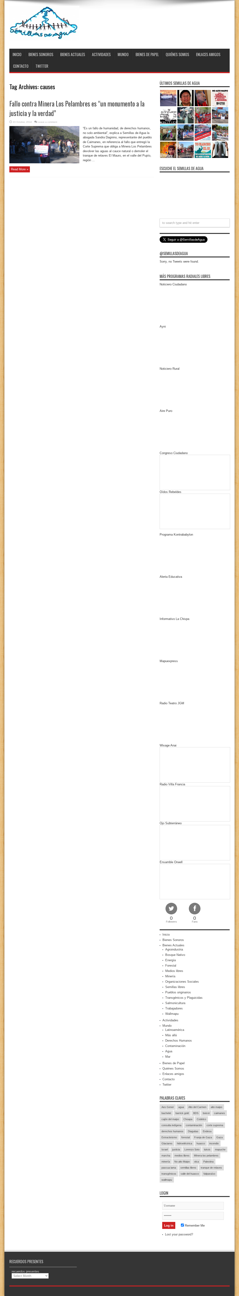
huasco (201, 1143)
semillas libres (188, 1167)
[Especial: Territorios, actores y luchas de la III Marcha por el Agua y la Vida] (185, 150)
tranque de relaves (211, 1167)
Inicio (17, 54)
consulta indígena (171, 1125)
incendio (214, 1143)
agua (181, 1107)
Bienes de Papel (147, 54)
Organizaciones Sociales (182, 981)
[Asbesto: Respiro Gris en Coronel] (168, 115)
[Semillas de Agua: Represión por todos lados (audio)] (185, 98)
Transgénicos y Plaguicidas (184, 997)
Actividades (101, 54)
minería (166, 1161)
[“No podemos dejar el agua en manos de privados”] (203, 150)
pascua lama (169, 1167)
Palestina (208, 1161)
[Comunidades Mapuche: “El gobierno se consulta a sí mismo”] (185, 115)
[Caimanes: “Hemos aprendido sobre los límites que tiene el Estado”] (168, 132)
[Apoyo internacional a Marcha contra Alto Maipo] (203, 98)
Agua (168, 1051)
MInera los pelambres (206, 1155)
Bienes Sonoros (40, 54)
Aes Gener (168, 1107)
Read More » (19, 169)
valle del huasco (190, 1173)
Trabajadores (174, 1008)
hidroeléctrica (184, 1143)
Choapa (187, 1119)
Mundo (123, 54)
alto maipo (216, 1107)
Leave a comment (47, 122)
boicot (206, 1113)
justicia (176, 1149)
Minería (170, 976)
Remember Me (194, 1225)
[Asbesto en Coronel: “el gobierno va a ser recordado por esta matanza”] (220, 150)
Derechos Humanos (178, 1040)
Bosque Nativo (175, 955)
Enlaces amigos (208, 54)
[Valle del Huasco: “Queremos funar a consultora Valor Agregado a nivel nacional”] (203, 115)
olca (196, 1161)
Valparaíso (209, 1173)
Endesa (207, 1131)
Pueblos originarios (178, 992)
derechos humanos (172, 1131)
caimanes (219, 1113)
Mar (167, 1056)
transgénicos (169, 1173)
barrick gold (182, 1113)
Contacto (20, 66)
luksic (207, 1149)
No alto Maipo (182, 1161)
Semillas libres (175, 987)
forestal (185, 1137)
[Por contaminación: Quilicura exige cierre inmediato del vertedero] (203, 132)
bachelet (166, 1113)
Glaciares (167, 1143)
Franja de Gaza (203, 1137)
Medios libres (174, 971)
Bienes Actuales (72, 54)
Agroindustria (174, 949)
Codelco (201, 1119)
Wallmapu (172, 1014)
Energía (170, 960)
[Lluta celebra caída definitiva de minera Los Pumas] (185, 132)
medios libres (182, 1155)
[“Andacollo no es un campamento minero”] (168, 98)
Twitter (41, 66)
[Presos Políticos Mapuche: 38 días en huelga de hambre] (168, 150)
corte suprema (215, 1125)
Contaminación (175, 1046)
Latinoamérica (174, 1030)
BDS (195, 1113)
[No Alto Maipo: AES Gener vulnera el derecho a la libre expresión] (220, 98)
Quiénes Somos (177, 54)
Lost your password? (179, 1234)
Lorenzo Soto (192, 1149)
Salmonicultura (175, 1003)
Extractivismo (169, 1137)
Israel (165, 1149)
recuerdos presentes (25, 1271)
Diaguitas (193, 1131)
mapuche (220, 1149)
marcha (166, 1155)
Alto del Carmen (197, 1107)
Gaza (219, 1137)
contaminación (194, 1125)
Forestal (170, 965)
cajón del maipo (170, 1119)
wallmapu (167, 1179)
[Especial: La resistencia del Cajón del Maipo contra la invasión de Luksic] (220, 132)
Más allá (171, 1035)
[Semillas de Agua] (44, 37)
